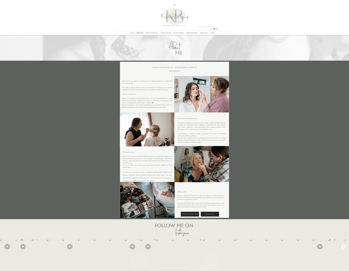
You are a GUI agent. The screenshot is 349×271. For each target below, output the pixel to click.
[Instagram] (212, 29)
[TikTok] (217, 29)
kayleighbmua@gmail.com (207, 27)
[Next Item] (344, 246)
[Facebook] (214, 29)
